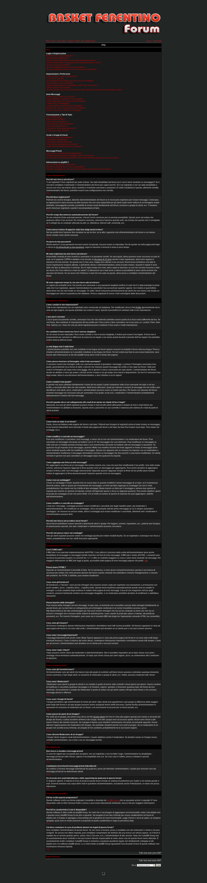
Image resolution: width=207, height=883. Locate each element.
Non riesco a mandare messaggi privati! (63, 153)
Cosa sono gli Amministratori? (59, 137)
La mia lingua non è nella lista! (59, 83)
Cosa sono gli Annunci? (56, 126)
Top (47, 193)
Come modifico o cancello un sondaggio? (64, 106)
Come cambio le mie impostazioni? (61, 76)
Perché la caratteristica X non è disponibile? (65, 167)
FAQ (47, 41)
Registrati (157, 41)
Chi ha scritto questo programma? (61, 164)
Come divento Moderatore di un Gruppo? (64, 146)
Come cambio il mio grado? (58, 87)
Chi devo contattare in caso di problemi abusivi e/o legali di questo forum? (78, 169)
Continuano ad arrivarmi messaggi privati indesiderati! (70, 155)
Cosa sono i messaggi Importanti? (61, 128)
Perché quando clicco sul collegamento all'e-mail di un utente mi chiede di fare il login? (84, 90)
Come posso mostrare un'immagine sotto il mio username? (72, 85)
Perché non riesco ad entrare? (59, 56)
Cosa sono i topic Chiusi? (57, 130)
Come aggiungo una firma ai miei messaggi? (66, 101)
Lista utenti (61, 41)
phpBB (99, 879)
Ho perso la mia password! (58, 65)
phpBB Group (113, 800)
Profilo (77, 41)
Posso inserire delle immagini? (59, 124)
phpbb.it (104, 880)
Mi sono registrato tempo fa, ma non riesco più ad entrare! (71, 69)
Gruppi (70, 41)
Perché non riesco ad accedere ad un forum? (66, 108)
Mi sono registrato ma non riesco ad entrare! (65, 67)
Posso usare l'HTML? (55, 119)
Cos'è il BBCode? (54, 117)
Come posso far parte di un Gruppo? (62, 144)
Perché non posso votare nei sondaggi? (63, 110)
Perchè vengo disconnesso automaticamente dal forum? (71, 60)
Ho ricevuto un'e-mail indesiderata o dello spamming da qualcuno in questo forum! (82, 158)
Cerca (53, 41)
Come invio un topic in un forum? (60, 96)
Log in (149, 41)
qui (145, 561)
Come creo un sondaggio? (58, 103)
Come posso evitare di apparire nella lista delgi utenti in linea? (73, 62)
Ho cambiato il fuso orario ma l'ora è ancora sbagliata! (69, 81)
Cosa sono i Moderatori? (57, 140)
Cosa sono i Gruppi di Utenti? (59, 142)
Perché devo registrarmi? (57, 58)
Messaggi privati (88, 41)
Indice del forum (53, 857)
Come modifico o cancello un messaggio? (64, 99)
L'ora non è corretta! (55, 78)
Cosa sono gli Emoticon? (57, 121)
